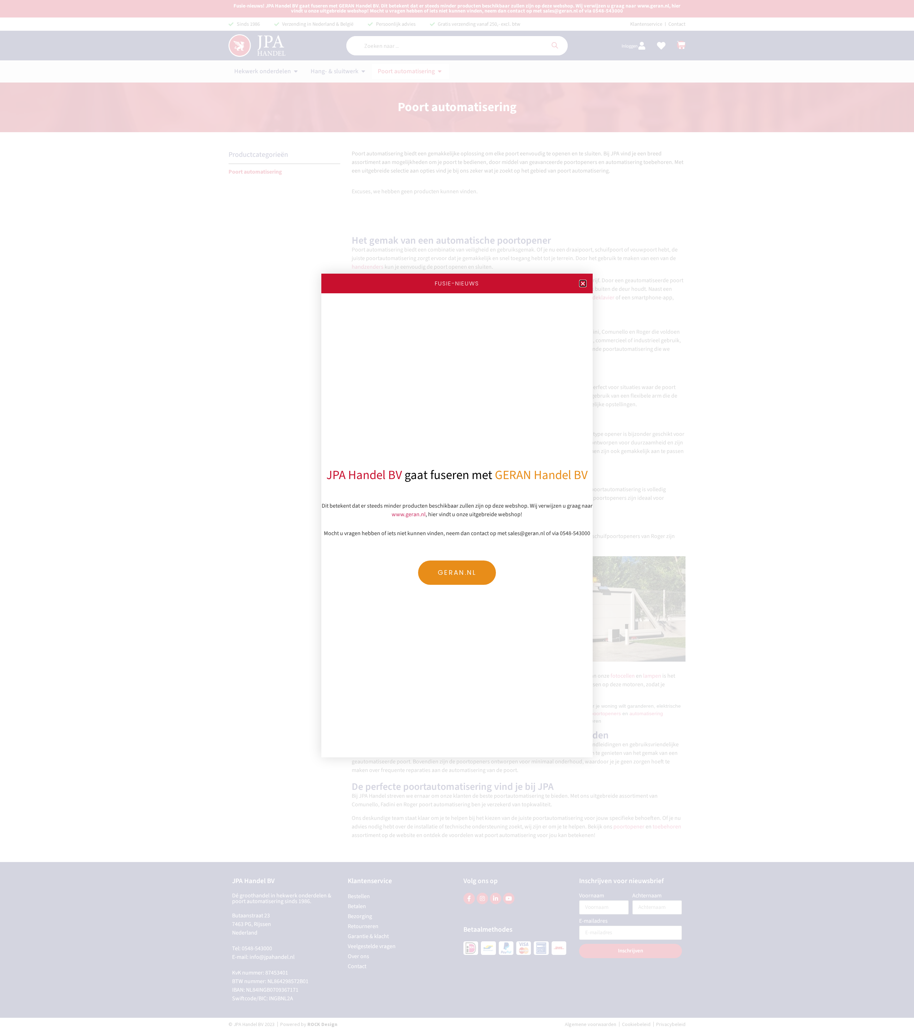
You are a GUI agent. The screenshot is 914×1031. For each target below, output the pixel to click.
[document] (457, 515)
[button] (583, 283)
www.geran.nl (409, 514)
